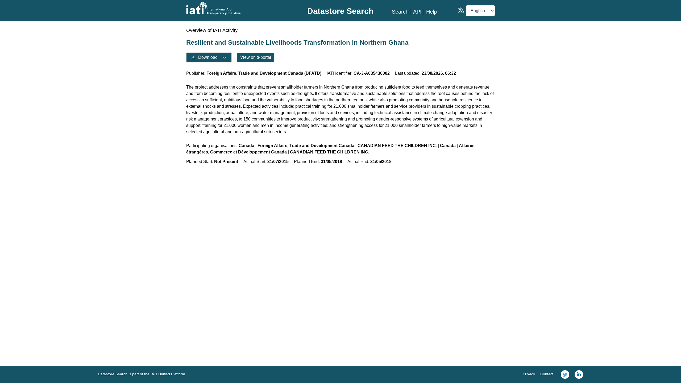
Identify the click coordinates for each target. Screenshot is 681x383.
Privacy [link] (529, 374)
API (417, 12)
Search (400, 12)
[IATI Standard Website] (237, 8)
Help (431, 12)
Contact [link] (546, 374)
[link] (565, 374)
